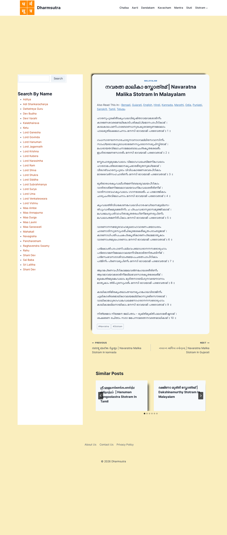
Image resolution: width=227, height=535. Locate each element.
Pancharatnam (32, 241)
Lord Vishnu (30, 203)
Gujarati (137, 104)
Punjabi (197, 104)
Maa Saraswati (32, 226)
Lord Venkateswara (35, 198)
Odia (188, 104)
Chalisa (124, 7)
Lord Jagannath (33, 146)
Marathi (179, 104)
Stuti (189, 7)
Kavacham (164, 7)
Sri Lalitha (29, 264)
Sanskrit (102, 109)
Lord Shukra (30, 175)
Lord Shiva (29, 170)
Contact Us (107, 444)
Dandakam (148, 7)
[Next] (200, 395)
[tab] (144, 413)
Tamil (112, 109)
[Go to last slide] (100, 395)
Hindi (157, 104)
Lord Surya (30, 189)
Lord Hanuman (32, 142)
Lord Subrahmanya (35, 184)
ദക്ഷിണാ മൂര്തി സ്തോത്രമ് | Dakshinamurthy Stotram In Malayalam (179, 392)
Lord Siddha (30, 179)
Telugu (121, 109)
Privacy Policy (125, 444)
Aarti (135, 7)
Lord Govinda (31, 137)
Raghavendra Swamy (36, 245)
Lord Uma (29, 193)
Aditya (27, 99)
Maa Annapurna (33, 212)
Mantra (178, 7)
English (147, 104)
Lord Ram (29, 165)
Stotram (117, 326)
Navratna (103, 326)
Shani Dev (29, 255)
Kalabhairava (31, 123)
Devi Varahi (30, 118)
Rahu (26, 250)
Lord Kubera (30, 156)
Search (58, 78)
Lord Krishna (31, 151)
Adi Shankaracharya (35, 104)
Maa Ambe (30, 208)
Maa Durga (30, 217)
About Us (90, 444)
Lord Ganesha (32, 132)
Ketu (26, 127)
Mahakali (28, 231)
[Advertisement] (113, 38)
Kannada (167, 104)
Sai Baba (28, 259)
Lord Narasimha (33, 160)
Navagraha (30, 236)
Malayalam (150, 81)
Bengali (125, 104)
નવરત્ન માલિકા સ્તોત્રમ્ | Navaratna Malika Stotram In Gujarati (184, 347)
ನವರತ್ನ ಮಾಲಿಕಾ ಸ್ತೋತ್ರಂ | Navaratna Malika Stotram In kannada (116, 347)
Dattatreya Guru (33, 108)
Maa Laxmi (30, 222)
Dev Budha (30, 113)
